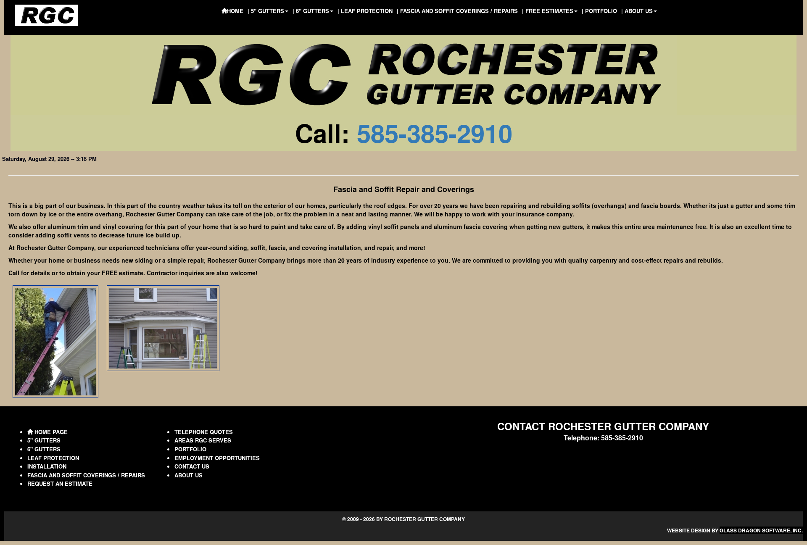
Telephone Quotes (203, 432)
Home (235, 11)
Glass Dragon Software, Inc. (761, 530)
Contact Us (191, 466)
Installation (46, 466)
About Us (188, 475)
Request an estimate (59, 483)
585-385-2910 (434, 132)
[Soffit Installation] (163, 327)
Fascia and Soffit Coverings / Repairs (86, 475)
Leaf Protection (53, 458)
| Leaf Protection (365, 11)
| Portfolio (599, 11)
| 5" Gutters (266, 11)
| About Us (637, 11)
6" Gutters (44, 449)
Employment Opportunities (217, 458)
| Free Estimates (547, 11)
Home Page (50, 432)
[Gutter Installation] (55, 341)
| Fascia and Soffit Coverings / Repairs (457, 11)
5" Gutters (44, 440)
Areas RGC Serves (202, 440)
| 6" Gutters (311, 11)
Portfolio (190, 449)
